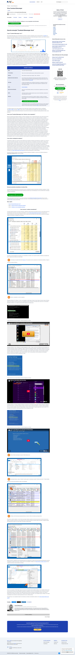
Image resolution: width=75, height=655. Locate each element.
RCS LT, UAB (9, 640)
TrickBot (12, 109)
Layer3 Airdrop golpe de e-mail (57, 48)
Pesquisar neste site (65, 643)
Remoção (25, 17)
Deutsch (54, 32)
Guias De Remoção (46, 642)
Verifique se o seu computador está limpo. (18, 207)
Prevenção (31, 17)
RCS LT (20, 26)
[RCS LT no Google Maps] (8, 647)
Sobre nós (60, 19)
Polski (54, 34)
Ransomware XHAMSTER (56, 58)
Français (54, 29)
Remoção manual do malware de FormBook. (19, 205)
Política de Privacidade (68, 650)
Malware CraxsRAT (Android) (57, 62)
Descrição (15, 17)
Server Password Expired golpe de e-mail (59, 44)
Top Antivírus (45, 643)
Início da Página (47, 616)
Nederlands (55, 33)
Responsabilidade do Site (29, 653)
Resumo (20, 17)
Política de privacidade (22, 653)
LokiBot (18, 109)
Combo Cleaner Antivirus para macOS (18, 150)
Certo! (67, 652)
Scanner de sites (64, 642)
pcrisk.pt (15, 643)
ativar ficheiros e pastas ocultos (41, 561)
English (54, 27)
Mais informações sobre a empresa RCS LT (37, 625)
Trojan (9, 10)
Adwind (9, 109)
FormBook (45, 35)
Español (54, 28)
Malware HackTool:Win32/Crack (58, 57)
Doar (37, 629)
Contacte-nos (56, 642)
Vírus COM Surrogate (56, 60)
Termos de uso (36, 653)
